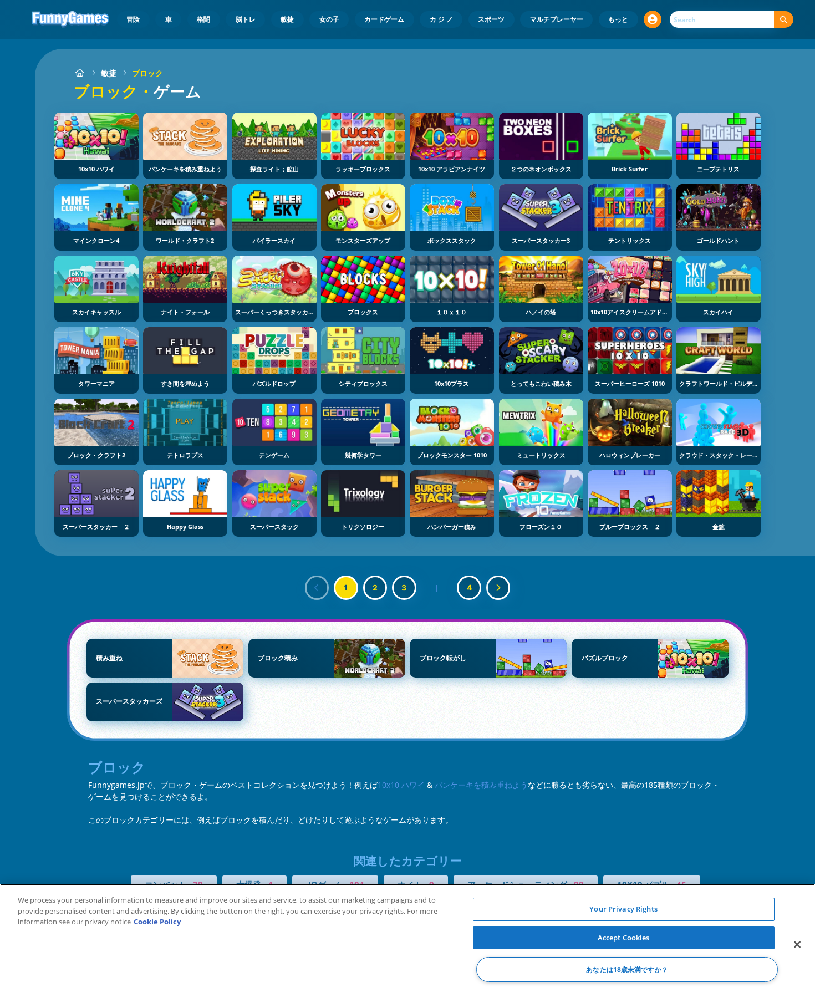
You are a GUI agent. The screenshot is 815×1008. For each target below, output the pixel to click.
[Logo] (70, 19)
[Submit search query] (783, 19)
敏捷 (287, 19)
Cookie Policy (157, 921)
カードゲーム (384, 19)
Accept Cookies (624, 938)
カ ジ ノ (441, 19)
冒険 (133, 19)
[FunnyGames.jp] (79, 73)
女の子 (329, 19)
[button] (652, 19)
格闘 (203, 19)
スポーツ (491, 19)
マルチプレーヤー (556, 19)
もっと (618, 19)
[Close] (797, 945)
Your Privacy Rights (623, 909)
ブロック (147, 73)
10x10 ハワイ (401, 785)
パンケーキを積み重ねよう (481, 785)
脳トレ (246, 19)
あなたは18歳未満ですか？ (627, 969)
